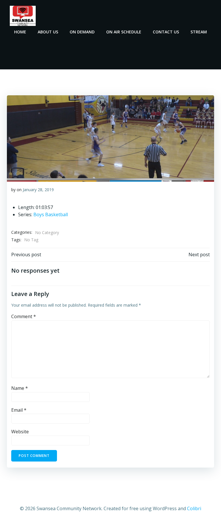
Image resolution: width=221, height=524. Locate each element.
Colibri (194, 508)
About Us (48, 32)
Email (18, 410)
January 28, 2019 (38, 189)
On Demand (82, 32)
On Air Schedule (123, 32)
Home (20, 32)
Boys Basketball (50, 214)
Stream (198, 32)
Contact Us (166, 32)
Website (20, 431)
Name (19, 388)
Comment (23, 316)
